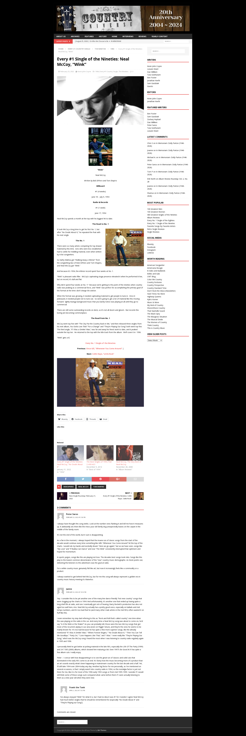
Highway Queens (154, 296)
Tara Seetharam (154, 75)
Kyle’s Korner (152, 299)
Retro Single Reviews (156, 229)
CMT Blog (151, 276)
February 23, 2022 (67, 71)
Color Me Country (154, 279)
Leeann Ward (152, 69)
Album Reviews (153, 217)
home (114, 36)
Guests (150, 86)
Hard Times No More (156, 294)
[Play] (100, 382)
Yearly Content (160, 36)
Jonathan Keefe (153, 80)
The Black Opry (153, 314)
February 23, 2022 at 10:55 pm (76, 592)
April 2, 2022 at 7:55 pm (77, 690)
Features (89, 36)
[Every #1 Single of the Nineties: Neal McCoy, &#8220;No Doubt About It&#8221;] (70, 453)
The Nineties (100, 49)
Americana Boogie (155, 268)
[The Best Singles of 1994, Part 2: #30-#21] (99, 453)
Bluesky (150, 244)
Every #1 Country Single (79, 49)
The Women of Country (157, 322)
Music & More (153, 302)
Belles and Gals (153, 273)
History (103, 36)
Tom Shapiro (98, 487)
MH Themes (102, 730)
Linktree (150, 253)
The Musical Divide (155, 319)
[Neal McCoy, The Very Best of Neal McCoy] (129, 453)
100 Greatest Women (156, 212)
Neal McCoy (83, 487)
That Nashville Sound (156, 311)
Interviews (127, 36)
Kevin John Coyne (84, 71)
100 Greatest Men (154, 209)
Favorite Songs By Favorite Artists (161, 226)
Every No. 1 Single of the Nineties (100, 343)
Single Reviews (153, 232)
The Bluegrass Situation (157, 316)
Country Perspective (155, 285)
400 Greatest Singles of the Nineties (162, 215)
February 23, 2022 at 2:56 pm (75, 517)
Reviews (142, 36)
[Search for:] (176, 41)
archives (75, 36)
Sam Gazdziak (153, 83)
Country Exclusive (154, 282)
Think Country (153, 325)
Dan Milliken (152, 72)
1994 (97, 71)
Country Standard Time (156, 288)
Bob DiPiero (69, 487)
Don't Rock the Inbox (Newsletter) (161, 291)
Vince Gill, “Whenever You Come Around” (104, 348)
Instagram (151, 250)
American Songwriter (156, 265)
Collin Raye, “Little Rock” (103, 354)
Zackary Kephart (154, 119)
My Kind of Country (155, 305)
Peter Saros (152, 125)
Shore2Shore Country (156, 308)
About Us (61, 36)
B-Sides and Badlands (156, 271)
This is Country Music (156, 328)
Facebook (151, 247)
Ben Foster (151, 77)
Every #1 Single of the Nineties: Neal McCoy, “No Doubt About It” (70, 464)
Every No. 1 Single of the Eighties (161, 220)
